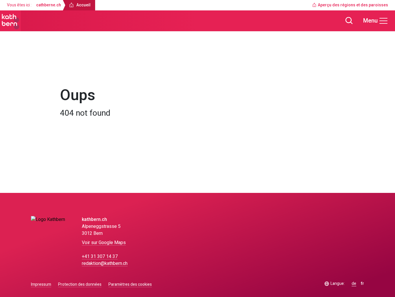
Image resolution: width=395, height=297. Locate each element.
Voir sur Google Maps (104, 242)
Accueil (72, 71)
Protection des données (79, 284)
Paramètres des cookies (130, 284)
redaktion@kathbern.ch (105, 263)
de (354, 284)
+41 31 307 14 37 (100, 256)
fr (362, 284)
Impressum (41, 284)
